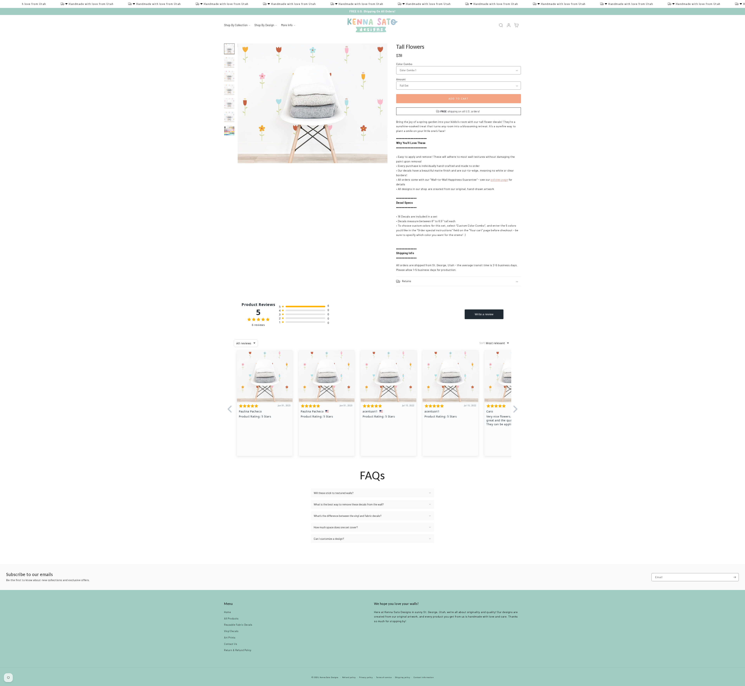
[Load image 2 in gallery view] (229, 62)
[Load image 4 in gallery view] (229, 89)
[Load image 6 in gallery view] (229, 117)
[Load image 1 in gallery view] (229, 49)
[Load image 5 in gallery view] (229, 103)
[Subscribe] (735, 577)
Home (227, 612)
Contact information (423, 677)
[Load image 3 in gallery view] (229, 76)
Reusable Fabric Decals (238, 624)
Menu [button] (228, 604)
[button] (237, 25)
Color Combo (404, 64)
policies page (499, 179)
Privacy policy (366, 677)
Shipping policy (402, 677)
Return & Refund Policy (237, 650)
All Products (231, 618)
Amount (401, 79)
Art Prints (229, 637)
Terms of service (384, 677)
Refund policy (349, 677)
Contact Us (230, 643)
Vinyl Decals (231, 631)
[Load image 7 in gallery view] (229, 130)
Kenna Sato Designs (329, 677)
